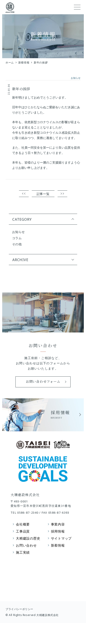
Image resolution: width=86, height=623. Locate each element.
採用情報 (58, 531)
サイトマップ (61, 538)
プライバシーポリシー (19, 609)
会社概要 (23, 524)
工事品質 (23, 531)
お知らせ (18, 232)
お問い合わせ (26, 545)
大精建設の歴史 (28, 538)
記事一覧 (43, 194)
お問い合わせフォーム (43, 381)
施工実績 (23, 552)
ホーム (10, 62)
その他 (17, 244)
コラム (17, 238)
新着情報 (23, 62)
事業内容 (58, 524)
